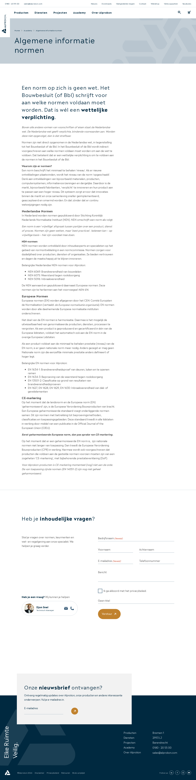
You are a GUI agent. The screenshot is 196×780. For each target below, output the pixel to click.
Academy (79, 12)
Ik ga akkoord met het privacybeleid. (124, 590)
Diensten (41, 12)
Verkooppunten (171, 3)
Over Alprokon (102, 12)
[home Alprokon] (7, 772)
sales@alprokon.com (33, 3)
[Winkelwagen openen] (189, 12)
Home (17, 30)
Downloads (106, 3)
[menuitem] (21, 12)
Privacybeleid (53, 772)
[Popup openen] (179, 12)
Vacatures (186, 3)
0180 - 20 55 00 (12, 3)
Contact (142, 3)
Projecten (60, 12)
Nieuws (94, 3)
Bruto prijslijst (78, 772)
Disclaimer (39, 772)
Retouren (65, 772)
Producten (21, 12)
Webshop (155, 3)
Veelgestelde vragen (125, 3)
